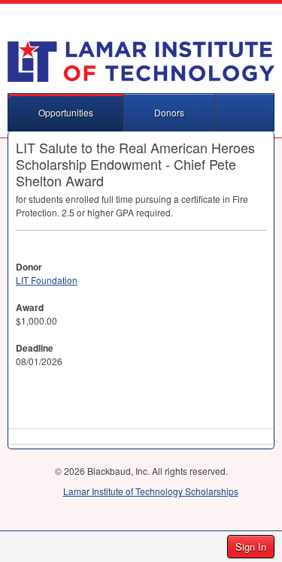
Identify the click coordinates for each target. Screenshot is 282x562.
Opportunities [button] (65, 112)
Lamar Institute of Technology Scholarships (150, 491)
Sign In (250, 546)
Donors (169, 112)
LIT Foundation (46, 279)
